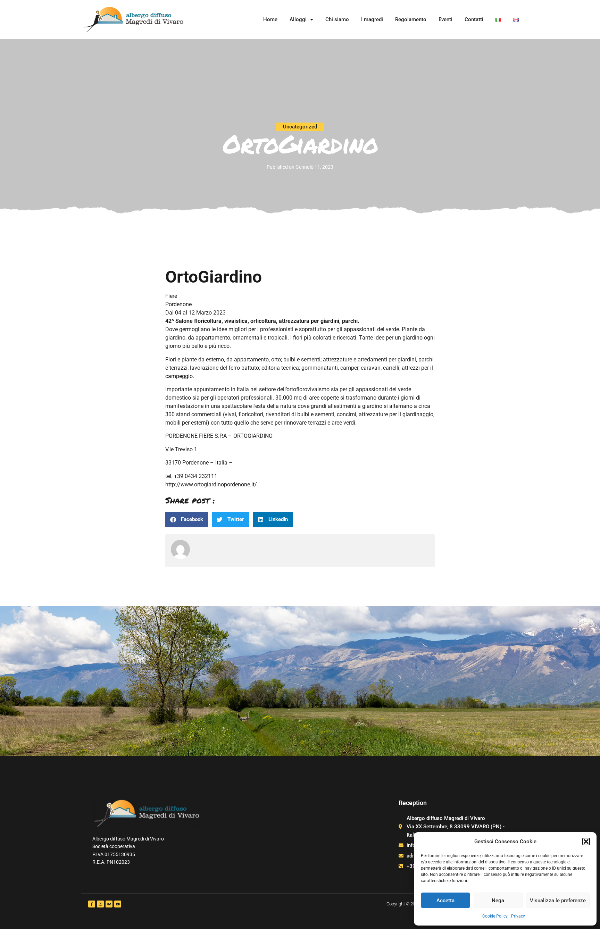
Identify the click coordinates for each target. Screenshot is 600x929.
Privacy (518, 916)
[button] (586, 841)
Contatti (474, 19)
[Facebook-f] (91, 904)
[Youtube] (117, 904)
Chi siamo (337, 19)
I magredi (372, 19)
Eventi (445, 19)
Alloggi (298, 19)
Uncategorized (300, 127)
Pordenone (178, 304)
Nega (498, 900)
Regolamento (410, 19)
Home (270, 19)
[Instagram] (100, 904)
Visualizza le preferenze (558, 900)
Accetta (445, 900)
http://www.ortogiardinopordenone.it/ (211, 484)
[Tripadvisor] (109, 904)
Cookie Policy (495, 916)
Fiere (171, 296)
